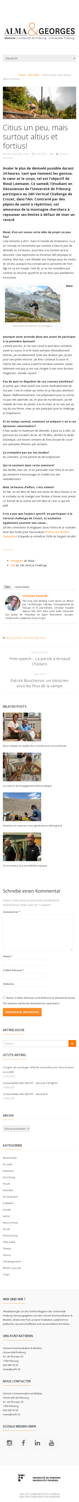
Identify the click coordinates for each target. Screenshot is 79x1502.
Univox (7, 1255)
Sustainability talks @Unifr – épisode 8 (25, 1094)
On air (6, 1229)
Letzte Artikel (22, 587)
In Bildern (8, 1203)
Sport (42, 637)
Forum (6, 1183)
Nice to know (10, 1222)
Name (7, 956)
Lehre (6, 1216)
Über (7, 587)
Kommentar (11, 912)
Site (13, 565)
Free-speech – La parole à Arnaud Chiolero (39, 661)
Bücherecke (10, 1158)
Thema (7, 1248)
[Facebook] (23, 1443)
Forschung (9, 1177)
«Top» (25, 154)
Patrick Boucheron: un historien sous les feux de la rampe (39, 683)
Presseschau (10, 1235)
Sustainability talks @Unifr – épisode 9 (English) (30, 1083)
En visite (7, 1164)
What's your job (12, 1268)
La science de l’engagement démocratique (27, 785)
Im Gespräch (10, 1196)
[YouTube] (51, 1443)
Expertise (8, 1170)
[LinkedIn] (37, 1443)
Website (8, 984)
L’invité (7, 1209)
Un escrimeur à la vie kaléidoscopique (25, 865)
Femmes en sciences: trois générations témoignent (32, 825)
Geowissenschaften (14, 637)
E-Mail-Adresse (13, 970)
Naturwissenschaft (31, 637)
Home (22, 75)
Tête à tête (34, 75)
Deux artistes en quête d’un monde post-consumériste (35, 745)
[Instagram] (9, 1443)
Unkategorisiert (12, 1261)
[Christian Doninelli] (13, 608)
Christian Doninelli (35, 596)
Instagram (17, 561)
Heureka (8, 1190)
